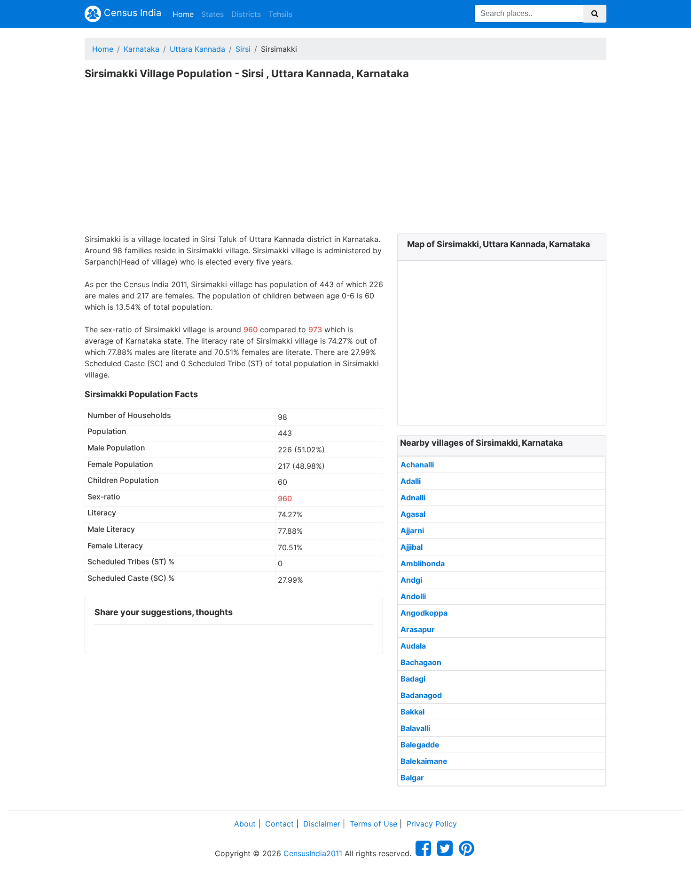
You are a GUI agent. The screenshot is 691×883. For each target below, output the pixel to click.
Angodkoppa (424, 613)
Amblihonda (422, 563)
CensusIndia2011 (312, 853)
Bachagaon (420, 662)
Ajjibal (411, 547)
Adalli (410, 481)
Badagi (412, 678)
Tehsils (280, 14)
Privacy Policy (432, 823)
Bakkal (412, 711)
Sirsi (243, 49)
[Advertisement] (345, 163)
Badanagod (421, 695)
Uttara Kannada (197, 49)
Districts (246, 14)
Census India (131, 12)
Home (185, 14)
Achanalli (417, 464)
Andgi (411, 580)
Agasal (412, 514)
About (245, 823)
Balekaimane (424, 761)
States (212, 14)
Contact (279, 823)
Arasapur (417, 629)
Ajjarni (412, 530)
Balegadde (420, 744)
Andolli (413, 596)
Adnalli (412, 497)
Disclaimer (321, 823)
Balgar (412, 777)
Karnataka (141, 49)
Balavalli (415, 728)
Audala (413, 645)
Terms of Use (373, 823)
